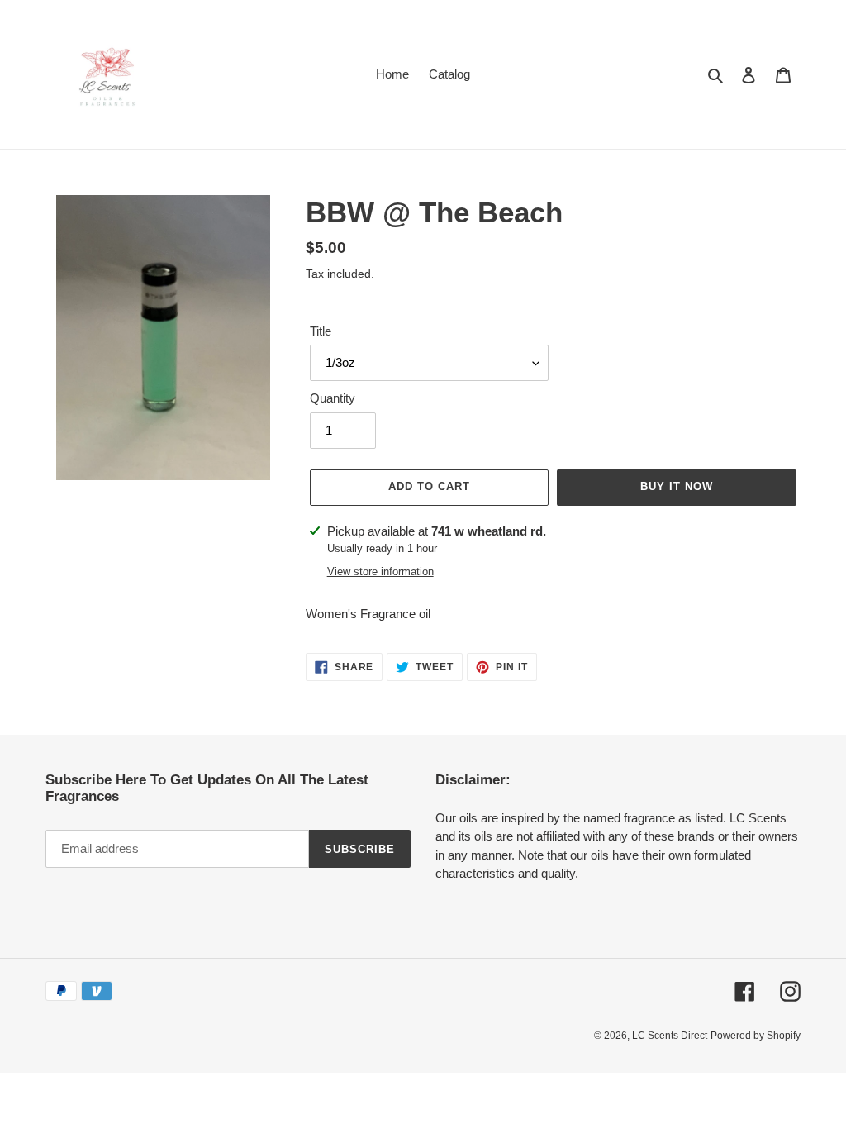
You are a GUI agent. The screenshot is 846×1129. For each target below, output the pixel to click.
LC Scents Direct (669, 1035)
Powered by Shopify (756, 1035)
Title (320, 331)
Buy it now (676, 486)
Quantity (332, 398)
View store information (380, 571)
